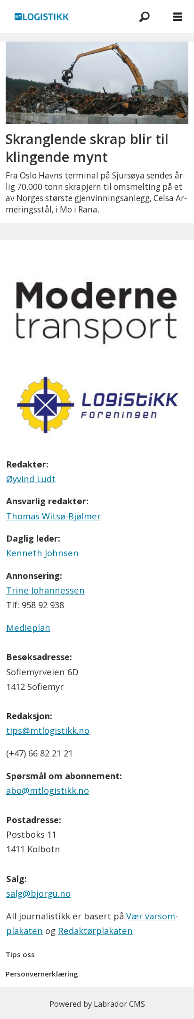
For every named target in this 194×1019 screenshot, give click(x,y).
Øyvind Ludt (31, 478)
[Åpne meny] (177, 17)
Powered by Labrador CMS (97, 1003)
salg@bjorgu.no (38, 893)
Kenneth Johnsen (42, 553)
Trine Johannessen (45, 590)
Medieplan (28, 627)
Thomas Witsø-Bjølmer (53, 516)
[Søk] (144, 16)
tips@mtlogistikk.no (47, 730)
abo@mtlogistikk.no (47, 790)
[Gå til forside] (63, 16)
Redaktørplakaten (95, 930)
